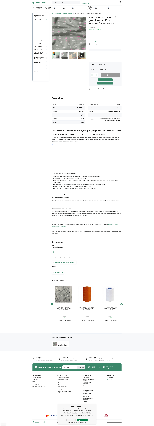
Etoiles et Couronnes (67, 13)
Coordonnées (86, 377)
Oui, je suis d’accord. (82, 420)
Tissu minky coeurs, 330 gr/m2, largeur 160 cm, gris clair (63, 308)
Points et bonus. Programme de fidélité (64, 392)
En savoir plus (92, 41)
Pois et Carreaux (39, 41)
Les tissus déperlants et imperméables (88, 391)
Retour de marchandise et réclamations (88, 380)
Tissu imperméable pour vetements (88, 399)
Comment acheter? (62, 386)
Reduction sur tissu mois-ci (39, 74)
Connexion (81, 367)
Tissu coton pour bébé (87, 403)
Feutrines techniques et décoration (39, 58)
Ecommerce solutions (111, 422)
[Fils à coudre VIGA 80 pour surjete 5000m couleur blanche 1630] (110, 294)
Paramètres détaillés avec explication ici (77, 422)
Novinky (36, 78)
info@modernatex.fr (85, 3)
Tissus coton (58, 13)
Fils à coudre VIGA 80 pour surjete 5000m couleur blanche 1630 (110, 308)
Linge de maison (38, 68)
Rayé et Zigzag (39, 40)
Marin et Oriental (39, 36)
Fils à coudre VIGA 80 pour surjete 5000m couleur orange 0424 (86, 308)
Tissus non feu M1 (86, 396)
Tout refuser (71, 420)
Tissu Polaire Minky (38, 49)
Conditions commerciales (63, 377)
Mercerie (36, 65)
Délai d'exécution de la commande (87, 383)
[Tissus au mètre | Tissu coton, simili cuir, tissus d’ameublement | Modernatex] (52, 13)
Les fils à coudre (86, 388)
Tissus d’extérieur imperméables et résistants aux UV (38, 54)
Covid (84, 385)
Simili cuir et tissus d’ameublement (38, 62)
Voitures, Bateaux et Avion (40, 33)
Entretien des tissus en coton (89, 387)
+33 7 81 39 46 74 (86, 2)
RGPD (59, 384)
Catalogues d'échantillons (105, 83)
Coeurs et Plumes (39, 43)
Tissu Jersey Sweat (38, 46)
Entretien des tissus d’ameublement (87, 394)
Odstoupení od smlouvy (63, 379)
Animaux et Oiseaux (40, 38)
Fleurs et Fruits (39, 31)
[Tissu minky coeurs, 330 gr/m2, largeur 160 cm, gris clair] (63, 294)
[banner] (40, 2)
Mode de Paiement (62, 388)
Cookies (59, 382)
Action (36, 71)
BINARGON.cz (119, 422)
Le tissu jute (85, 401)
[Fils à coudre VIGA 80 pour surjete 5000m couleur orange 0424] (86, 294)
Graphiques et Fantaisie (39, 26)
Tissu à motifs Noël (39, 22)
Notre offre (60, 389)
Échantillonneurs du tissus (39, 16)
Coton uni (38, 24)
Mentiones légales (62, 381)
